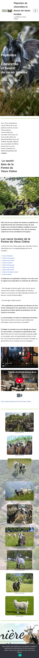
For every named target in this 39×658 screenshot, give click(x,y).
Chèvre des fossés (8, 269)
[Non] (37, 651)
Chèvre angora (7, 274)
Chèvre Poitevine (7, 256)
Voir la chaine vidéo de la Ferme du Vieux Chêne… (16, 401)
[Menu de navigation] (35, 10)
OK (20, 655)
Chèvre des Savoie (8, 267)
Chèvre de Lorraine (8, 260)
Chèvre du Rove (7, 263)
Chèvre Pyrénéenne (8, 258)
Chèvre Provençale (8, 265)
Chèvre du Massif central (10, 272)
